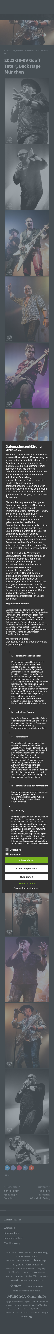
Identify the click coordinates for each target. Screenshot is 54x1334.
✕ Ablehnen (26, 877)
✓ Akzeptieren (26, 860)
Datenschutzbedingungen (27, 888)
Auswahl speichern (26, 868)
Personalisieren (27, 883)
